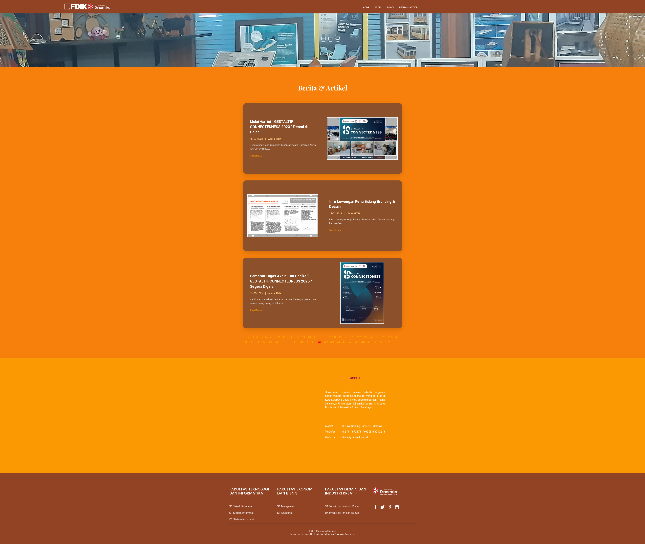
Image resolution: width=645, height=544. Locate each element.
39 (307, 342)
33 (270, 342)
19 (340, 337)
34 (276, 342)
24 (371, 337)
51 (382, 342)
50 (375, 342)
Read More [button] (256, 156)
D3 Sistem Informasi (241, 519)
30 (251, 342)
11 (290, 337)
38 (301, 342)
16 (322, 337)
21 (353, 337)
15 (315, 337)
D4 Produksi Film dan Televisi (342, 512)
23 (365, 337)
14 (309, 337)
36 (288, 342)
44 (338, 342)
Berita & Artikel (408, 7)
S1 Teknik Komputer (241, 506)
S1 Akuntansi (284, 512)
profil (378, 7)
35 (282, 342)
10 (284, 337)
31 (257, 342)
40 (313, 342)
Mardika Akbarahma (346, 534)
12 (297, 337)
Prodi (390, 7)
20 (346, 337)
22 (359, 337)
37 (295, 342)
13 (303, 337)
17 (328, 337)
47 (357, 342)
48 (363, 342)
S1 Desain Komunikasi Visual (342, 506)
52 (388, 342)
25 (377, 337)
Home (366, 7)
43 (332, 342)
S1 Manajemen (285, 506)
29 (245, 342)
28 (396, 337)
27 (390, 337)
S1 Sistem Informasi (241, 512)
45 (344, 342)
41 (319, 342)
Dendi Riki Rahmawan (324, 534)
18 (334, 337)
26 (384, 337)
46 (351, 342)
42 (326, 342)
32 (264, 342)
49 (369, 342)
